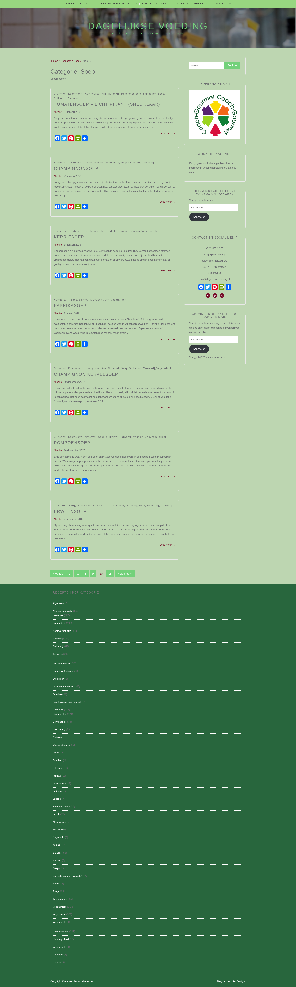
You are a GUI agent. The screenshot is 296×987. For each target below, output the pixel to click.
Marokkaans (59, 822)
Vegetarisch (149, 231)
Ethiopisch (58, 678)
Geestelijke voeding (115, 4)
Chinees (57, 737)
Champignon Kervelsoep (86, 374)
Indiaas (57, 775)
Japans (57, 798)
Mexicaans (59, 829)
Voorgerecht (59, 922)
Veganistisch (101, 299)
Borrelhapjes (60, 721)
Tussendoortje (60, 899)
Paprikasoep (70, 305)
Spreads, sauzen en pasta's (68, 875)
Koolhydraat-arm (96, 93)
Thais (56, 883)
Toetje (56, 891)
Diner (57, 505)
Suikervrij (60, 98)
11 (109, 573)
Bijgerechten (59, 714)
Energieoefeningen (63, 671)
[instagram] (222, 295)
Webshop (201, 4)
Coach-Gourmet (154, 4)
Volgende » (125, 573)
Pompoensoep (72, 442)
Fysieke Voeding (75, 4)
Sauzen (57, 860)
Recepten (58, 709)
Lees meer (167, 133)
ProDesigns (239, 981)
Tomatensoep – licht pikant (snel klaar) (107, 104)
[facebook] (208, 295)
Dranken (57, 760)
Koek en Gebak (61, 806)
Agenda (182, 4)
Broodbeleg (59, 729)
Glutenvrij (60, 93)
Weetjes (57, 962)
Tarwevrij (74, 98)
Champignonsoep (76, 168)
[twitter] (215, 295)
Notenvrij (114, 93)
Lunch (120, 505)
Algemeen (58, 603)
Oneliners (58, 694)
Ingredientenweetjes (64, 686)
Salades (57, 852)
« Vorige (58, 573)
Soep (161, 93)
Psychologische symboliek (138, 93)
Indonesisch (59, 783)
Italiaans (57, 791)
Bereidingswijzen (62, 663)
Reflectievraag (61, 931)
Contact (219, 4)
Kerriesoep (69, 237)
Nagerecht (58, 837)
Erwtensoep (70, 511)
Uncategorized (61, 939)
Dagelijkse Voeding (148, 26)
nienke (58, 111)
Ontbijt (56, 845)
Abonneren (199, 216)
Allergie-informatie (63, 611)
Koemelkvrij (76, 93)
